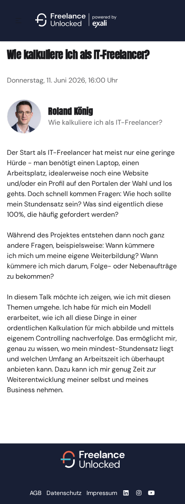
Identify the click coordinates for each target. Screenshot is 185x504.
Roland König (70, 111)
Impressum (101, 493)
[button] (18, 20)
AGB (35, 493)
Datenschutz (63, 493)
